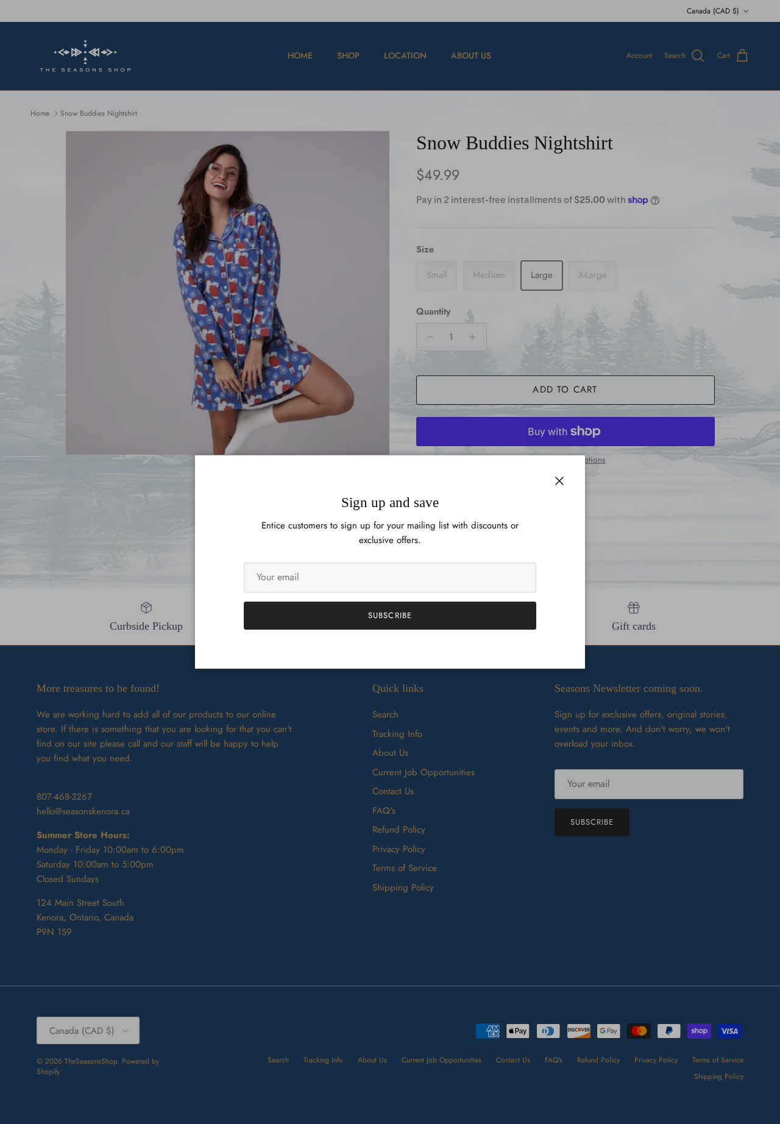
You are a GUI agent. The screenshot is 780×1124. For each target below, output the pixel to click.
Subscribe (389, 615)
